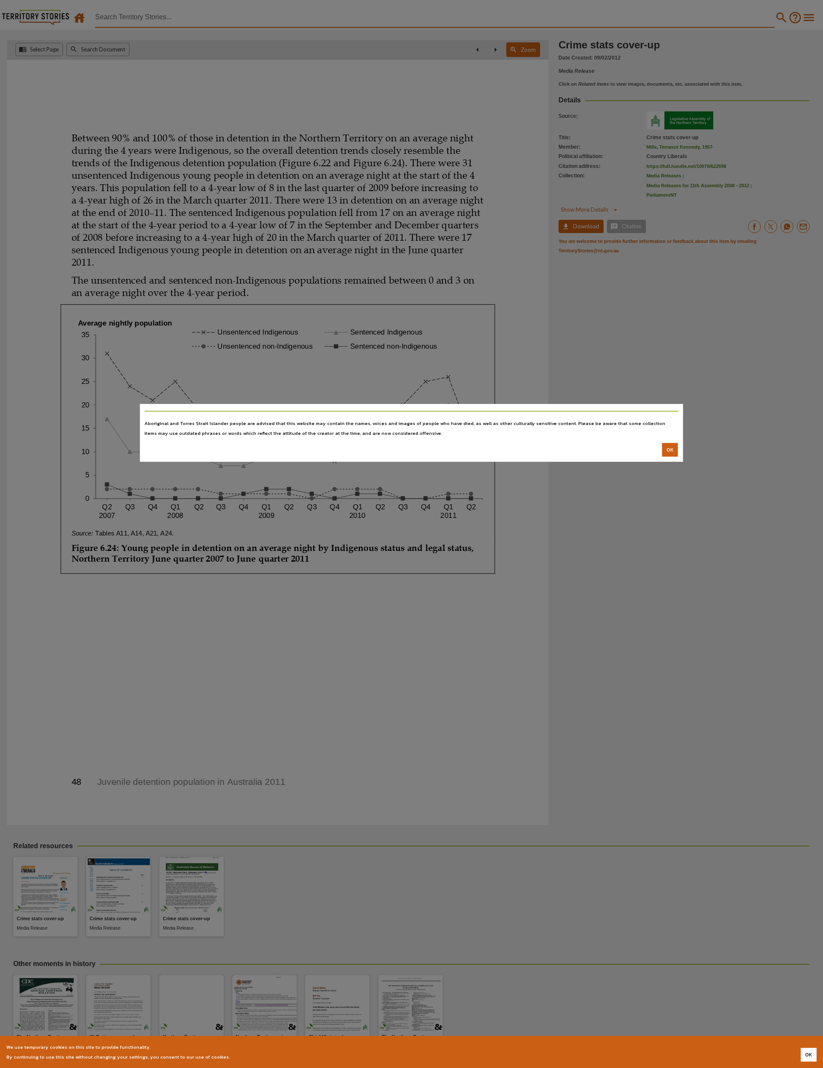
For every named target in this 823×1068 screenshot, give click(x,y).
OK (670, 450)
